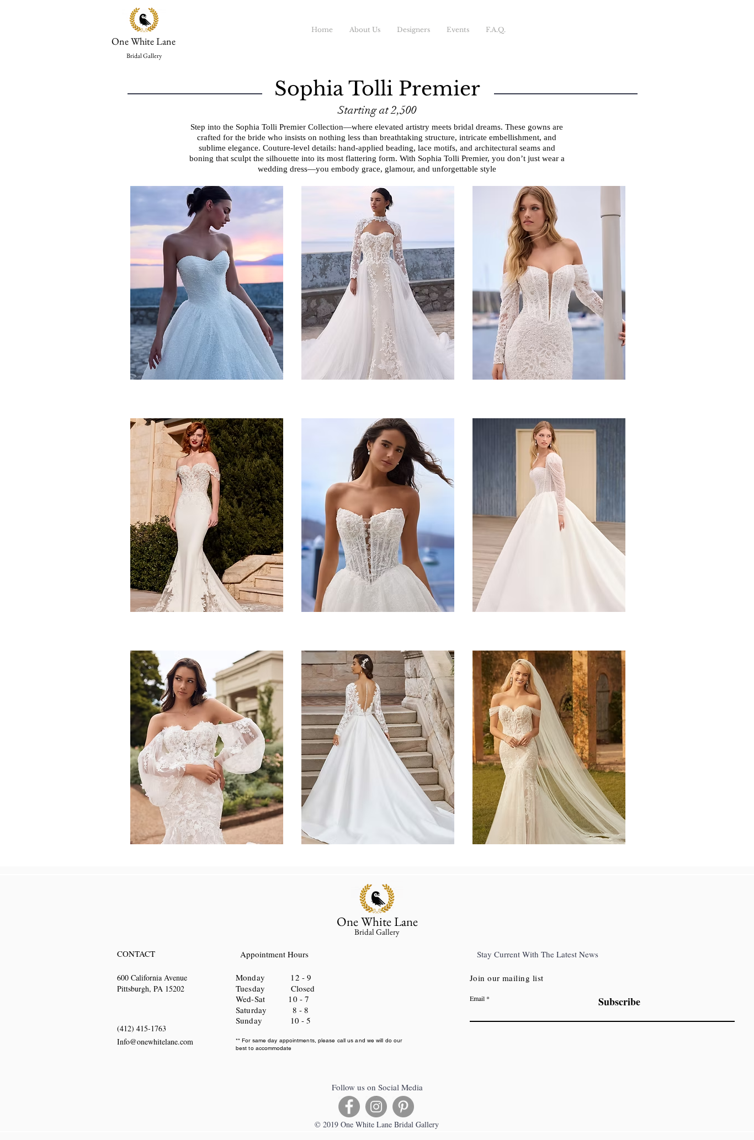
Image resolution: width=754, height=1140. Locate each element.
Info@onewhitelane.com (155, 1041)
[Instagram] (376, 1106)
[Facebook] (349, 1106)
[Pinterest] (403, 1106)
